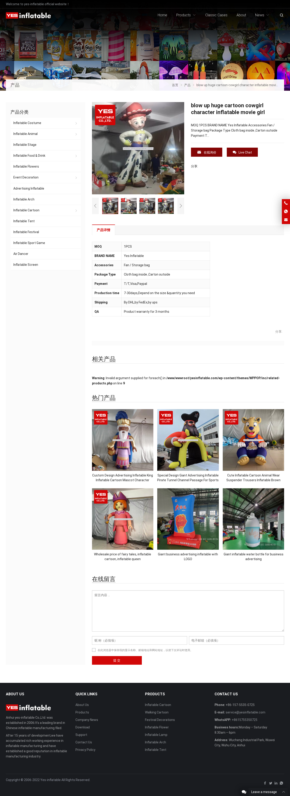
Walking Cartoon (157, 712)
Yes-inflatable (50, 780)
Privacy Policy (85, 750)
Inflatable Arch (23, 199)
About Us (82, 705)
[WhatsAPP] (281, 784)
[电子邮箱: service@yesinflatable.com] (286, 220)
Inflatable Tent (24, 221)
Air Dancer (20, 254)
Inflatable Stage (24, 145)
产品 (14, 85)
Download (82, 727)
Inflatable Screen (25, 264)
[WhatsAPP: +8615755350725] (286, 212)
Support (81, 735)
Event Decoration (26, 177)
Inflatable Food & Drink (29, 155)
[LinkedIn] (276, 784)
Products (82, 712)
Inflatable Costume (27, 123)
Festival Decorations (160, 720)
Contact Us (83, 742)
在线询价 (210, 152)
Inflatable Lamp (156, 735)
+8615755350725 (244, 720)
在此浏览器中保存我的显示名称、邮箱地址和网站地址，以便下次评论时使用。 (145, 650)
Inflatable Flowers (26, 166)
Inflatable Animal (25, 134)
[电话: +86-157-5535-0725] (286, 203)
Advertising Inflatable (28, 188)
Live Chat (245, 152)
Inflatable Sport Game (29, 243)
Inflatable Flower (157, 727)
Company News (86, 720)
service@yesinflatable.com (245, 712)
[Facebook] (265, 784)
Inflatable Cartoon (26, 210)
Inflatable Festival (26, 232)
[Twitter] (270, 784)
